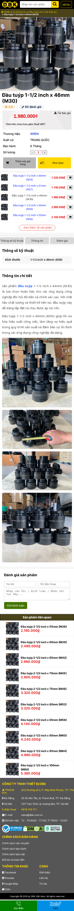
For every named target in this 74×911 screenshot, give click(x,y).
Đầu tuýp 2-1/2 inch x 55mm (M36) (44, 626)
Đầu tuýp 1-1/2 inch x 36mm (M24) (29, 177)
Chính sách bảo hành (14, 848)
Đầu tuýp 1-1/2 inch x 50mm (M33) (29, 207)
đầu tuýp (25, 286)
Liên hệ (43, 877)
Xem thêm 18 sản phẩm (37, 227)
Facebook (10, 872)
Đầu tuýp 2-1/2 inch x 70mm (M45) (44, 673)
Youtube (9, 877)
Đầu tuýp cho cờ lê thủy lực (43, 12)
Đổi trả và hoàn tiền (13, 859)
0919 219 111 (29, 809)
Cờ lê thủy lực (20, 12)
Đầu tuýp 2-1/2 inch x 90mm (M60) (44, 735)
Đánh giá (62, 240)
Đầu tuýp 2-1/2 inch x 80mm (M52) (44, 704)
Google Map (10, 883)
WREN (34, 133)
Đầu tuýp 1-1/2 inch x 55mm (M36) (29, 217)
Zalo (7, 889)
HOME (6, 12)
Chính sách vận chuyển (15, 843)
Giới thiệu (44, 872)
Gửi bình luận (15, 605)
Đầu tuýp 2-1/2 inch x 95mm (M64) (44, 751)
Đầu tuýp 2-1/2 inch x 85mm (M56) (44, 720)
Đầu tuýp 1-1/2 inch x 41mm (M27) (29, 187)
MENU (66, 4)
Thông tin (37, 240)
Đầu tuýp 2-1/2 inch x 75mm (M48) (44, 688)
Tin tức (43, 883)
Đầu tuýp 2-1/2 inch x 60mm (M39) (44, 642)
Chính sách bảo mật (13, 854)
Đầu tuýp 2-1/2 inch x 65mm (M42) (44, 657)
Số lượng (9, 152)
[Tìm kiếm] (55, 3)
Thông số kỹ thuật (12, 240)
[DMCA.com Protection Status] (33, 828)
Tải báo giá (64, 113)
